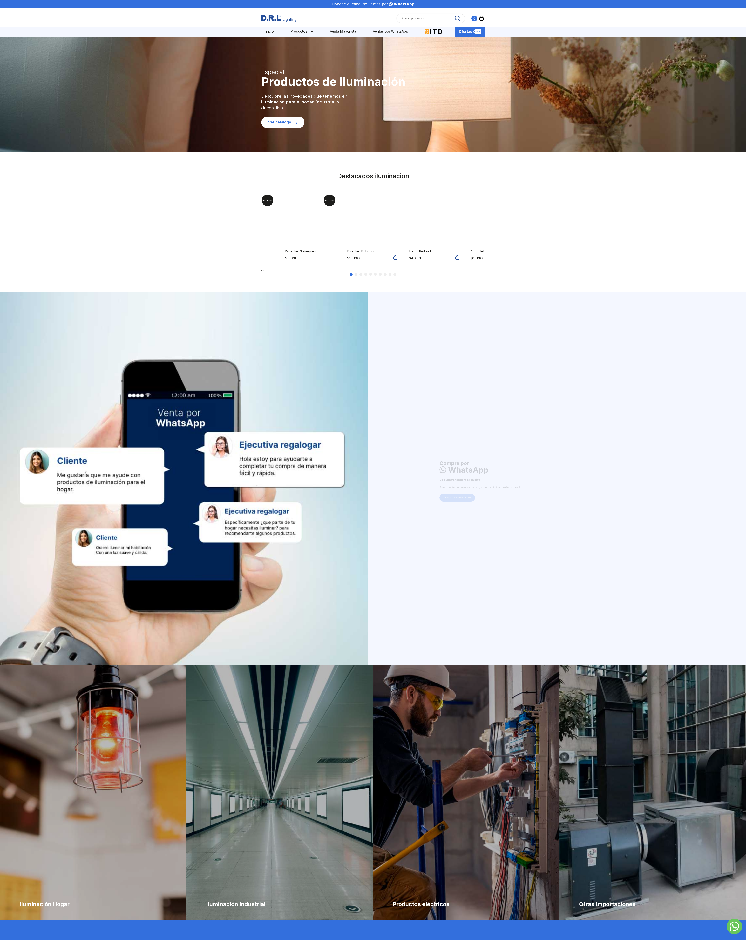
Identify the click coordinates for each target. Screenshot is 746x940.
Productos (299, 31)
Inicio (269, 31)
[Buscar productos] (457, 18)
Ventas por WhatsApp (390, 31)
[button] (396, 257)
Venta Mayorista (343, 31)
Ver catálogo (279, 122)
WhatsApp (403, 4)
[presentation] (261, 270)
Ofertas (465, 32)
